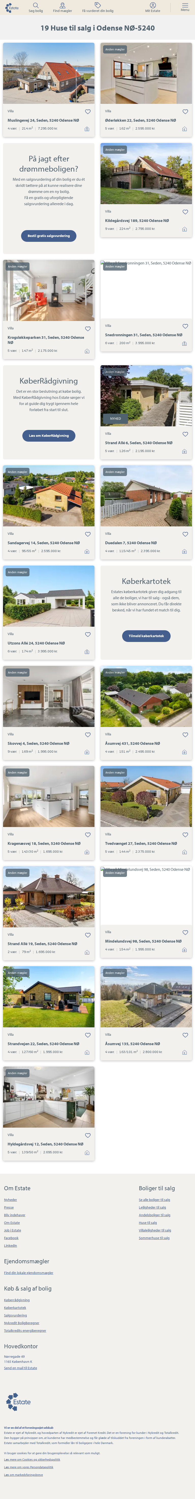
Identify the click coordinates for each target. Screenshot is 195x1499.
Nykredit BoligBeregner (21, 1323)
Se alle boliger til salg (154, 1199)
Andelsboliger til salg (154, 1215)
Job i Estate (12, 1230)
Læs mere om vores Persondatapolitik (28, 1467)
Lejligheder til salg (152, 1207)
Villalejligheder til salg (155, 1230)
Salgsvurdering (15, 1315)
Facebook (11, 1238)
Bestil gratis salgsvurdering (49, 235)
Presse (9, 1207)
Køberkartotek (15, 1307)
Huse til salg (148, 1222)
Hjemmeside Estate (11, 7)
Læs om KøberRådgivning (49, 435)
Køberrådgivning (17, 1300)
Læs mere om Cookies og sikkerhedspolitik (32, 1459)
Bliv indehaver (14, 1215)
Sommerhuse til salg (154, 1238)
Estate (18, 1401)
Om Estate (12, 1222)
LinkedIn (10, 1245)
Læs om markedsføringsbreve (23, 1475)
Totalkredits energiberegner (25, 1330)
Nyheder (10, 1199)
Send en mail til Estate (20, 1368)
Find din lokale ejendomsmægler (28, 1272)
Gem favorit (87, 111)
